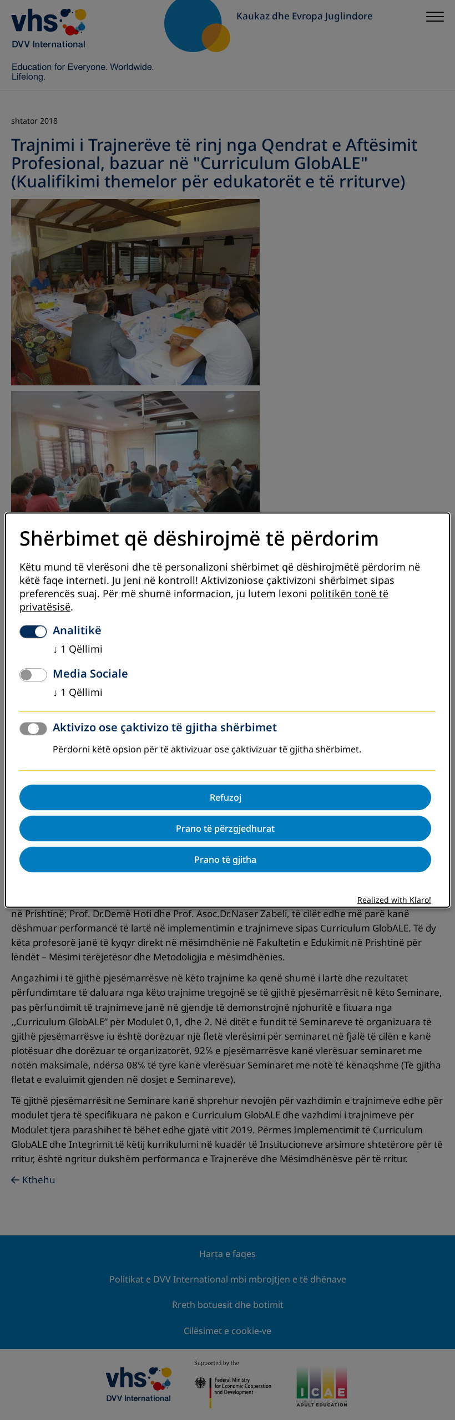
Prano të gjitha (225, 859)
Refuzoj (225, 797)
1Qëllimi (78, 649)
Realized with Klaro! (394, 900)
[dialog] (227, 710)
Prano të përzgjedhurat (225, 828)
